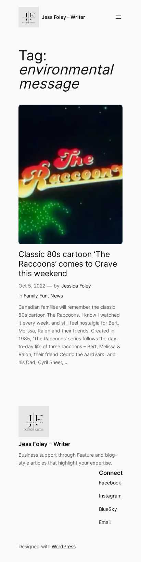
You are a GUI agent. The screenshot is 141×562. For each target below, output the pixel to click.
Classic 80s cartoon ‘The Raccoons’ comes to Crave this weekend (67, 264)
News (56, 295)
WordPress (64, 546)
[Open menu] (118, 17)
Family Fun (36, 295)
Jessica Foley (76, 286)
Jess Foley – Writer (63, 17)
